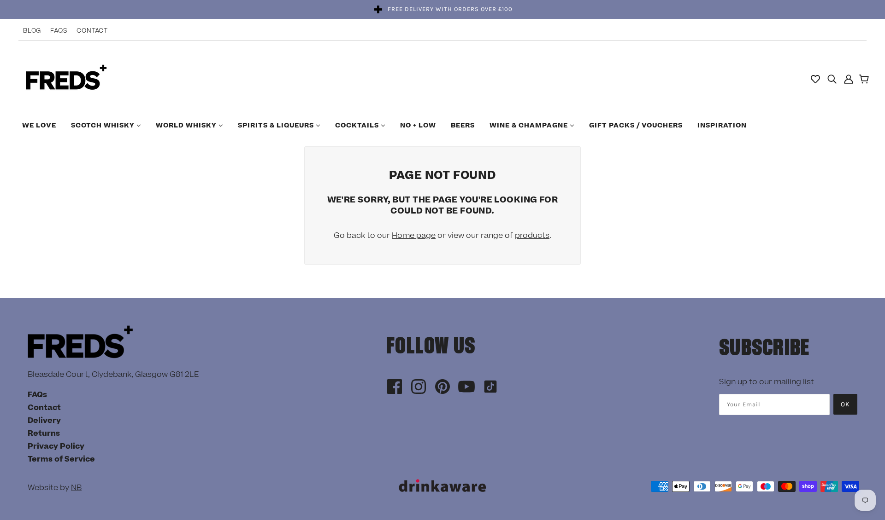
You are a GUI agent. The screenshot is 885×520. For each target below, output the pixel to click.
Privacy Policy (56, 446)
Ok (845, 404)
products (532, 235)
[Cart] (865, 80)
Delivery (44, 420)
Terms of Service (61, 459)
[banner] (66, 78)
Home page (414, 235)
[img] (832, 79)
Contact (92, 30)
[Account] (848, 79)
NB (76, 487)
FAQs (58, 30)
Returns (44, 433)
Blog (32, 30)
